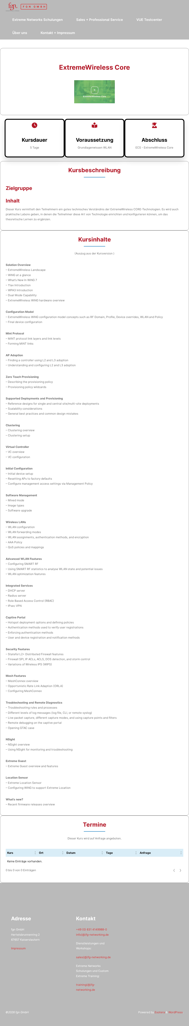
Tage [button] (109, 852)
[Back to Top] (174, 1021)
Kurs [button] (10, 852)
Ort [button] (41, 852)
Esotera (159, 1012)
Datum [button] (70, 852)
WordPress (175, 1012)
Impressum (18, 948)
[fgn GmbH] (12, 6)
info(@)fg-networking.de (92, 934)
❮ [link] (174, 870)
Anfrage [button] (145, 852)
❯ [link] (180, 870)
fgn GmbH (35, 6)
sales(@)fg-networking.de (93, 957)
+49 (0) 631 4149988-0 (91, 929)
